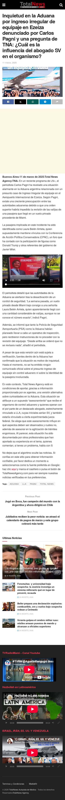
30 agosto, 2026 (13, 576)
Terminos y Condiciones (13, 783)
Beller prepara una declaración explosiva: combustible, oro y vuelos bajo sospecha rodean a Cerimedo (39, 606)
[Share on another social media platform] (57, 101)
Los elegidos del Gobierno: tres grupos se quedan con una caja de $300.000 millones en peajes (31, 569)
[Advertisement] (32, 141)
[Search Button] (61, 4)
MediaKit (33, 783)
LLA (24, 483)
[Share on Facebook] (8, 101)
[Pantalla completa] (58, 722)
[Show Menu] (3, 4)
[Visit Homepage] (32, 5)
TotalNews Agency (21, 792)
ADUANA (14, 483)
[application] (32, 709)
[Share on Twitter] (20, 101)
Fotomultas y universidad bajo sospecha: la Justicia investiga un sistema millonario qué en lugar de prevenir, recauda (36, 588)
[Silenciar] (53, 722)
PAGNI (33, 483)
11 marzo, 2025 (9, 62)
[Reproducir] (6, 722)
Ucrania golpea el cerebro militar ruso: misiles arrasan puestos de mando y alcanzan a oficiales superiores (38, 623)
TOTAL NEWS (47, 483)
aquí (14, 469)
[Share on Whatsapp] (32, 101)
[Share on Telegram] (45, 101)
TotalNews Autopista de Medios (22, 789)
